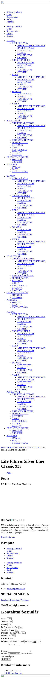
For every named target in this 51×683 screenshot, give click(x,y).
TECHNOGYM (24, 55)
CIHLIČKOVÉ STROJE (23, 123)
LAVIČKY (17, 154)
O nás (9, 14)
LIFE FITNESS (24, 50)
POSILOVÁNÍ (13, 121)
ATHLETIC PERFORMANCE (31, 45)
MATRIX (21, 53)
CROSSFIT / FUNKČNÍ (17, 157)
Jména (4, 619)
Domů (4, 447)
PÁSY (15, 169)
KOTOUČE (17, 145)
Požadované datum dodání (12, 641)
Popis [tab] (9, 473)
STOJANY (17, 152)
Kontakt (10, 22)
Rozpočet (5, 638)
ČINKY (15, 147)
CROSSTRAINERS (21, 60)
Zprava (4, 651)
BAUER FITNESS (25, 48)
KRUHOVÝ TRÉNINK (23, 140)
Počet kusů (6, 635)
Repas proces (12, 17)
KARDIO (11, 40)
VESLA (15, 104)
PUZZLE (16, 167)
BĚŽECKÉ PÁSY (20, 43)
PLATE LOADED (20, 142)
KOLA (15, 74)
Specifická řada (8, 630)
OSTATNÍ (22, 57)
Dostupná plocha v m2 (11, 633)
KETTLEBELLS (19, 150)
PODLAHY (12, 164)
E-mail (4, 624)
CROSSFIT (17, 162)
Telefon (4, 621)
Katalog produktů (14, 12)
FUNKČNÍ (17, 159)
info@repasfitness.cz (16, 588)
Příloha (4, 654)
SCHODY (16, 91)
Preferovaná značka (9, 627)
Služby (10, 19)
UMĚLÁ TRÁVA (20, 171)
